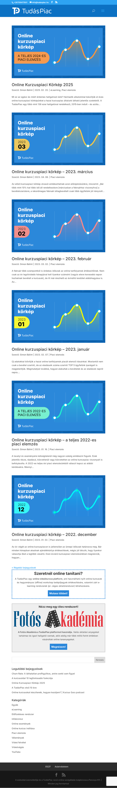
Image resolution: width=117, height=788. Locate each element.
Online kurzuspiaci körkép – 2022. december (54, 534)
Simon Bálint (26, 90)
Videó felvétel (19, 742)
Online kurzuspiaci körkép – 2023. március (52, 171)
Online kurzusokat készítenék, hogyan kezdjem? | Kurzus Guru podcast (48, 692)
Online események (21, 723)
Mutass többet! (58, 593)
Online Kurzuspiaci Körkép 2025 (42, 84)
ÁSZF (48, 766)
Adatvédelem (61, 766)
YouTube (16, 752)
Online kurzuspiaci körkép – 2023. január (51, 349)
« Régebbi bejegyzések (24, 567)
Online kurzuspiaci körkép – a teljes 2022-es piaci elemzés (54, 442)
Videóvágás (18, 747)
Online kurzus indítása (23, 728)
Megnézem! (58, 646)
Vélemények (18, 737)
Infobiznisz (17, 719)
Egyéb (15, 705)
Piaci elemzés (69, 90)
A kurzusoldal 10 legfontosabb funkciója (32, 678)
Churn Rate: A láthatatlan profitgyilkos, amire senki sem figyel (43, 673)
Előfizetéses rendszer (23, 714)
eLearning (55, 90)
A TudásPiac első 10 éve (24, 687)
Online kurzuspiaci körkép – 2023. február (51, 258)
